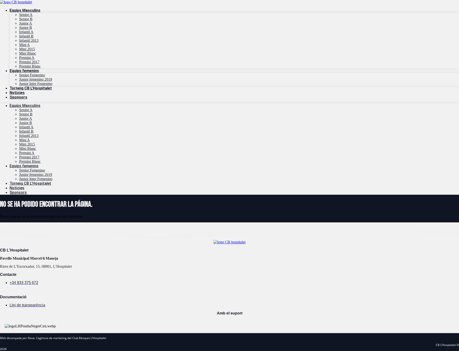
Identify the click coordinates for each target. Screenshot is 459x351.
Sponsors (18, 97)
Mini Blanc (27, 53)
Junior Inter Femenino (35, 84)
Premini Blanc (30, 66)
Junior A (25, 23)
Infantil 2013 (28, 40)
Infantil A (26, 32)
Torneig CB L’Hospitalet (31, 88)
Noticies (17, 92)
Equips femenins (24, 70)
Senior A (26, 15)
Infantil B (26, 36)
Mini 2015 (27, 49)
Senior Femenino (32, 75)
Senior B (26, 19)
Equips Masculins (25, 10)
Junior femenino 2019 (35, 79)
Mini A (24, 45)
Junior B (25, 28)
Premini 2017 (29, 62)
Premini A (26, 58)
